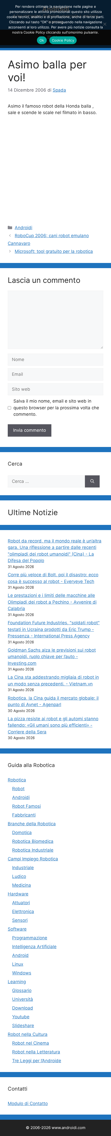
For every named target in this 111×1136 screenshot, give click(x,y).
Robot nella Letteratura (36, 1051)
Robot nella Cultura (27, 1034)
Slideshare (23, 1025)
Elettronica (23, 911)
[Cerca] (92, 481)
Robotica (17, 779)
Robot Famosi (26, 806)
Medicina (21, 885)
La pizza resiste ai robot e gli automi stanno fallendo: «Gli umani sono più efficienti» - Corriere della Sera (53, 725)
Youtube (20, 1016)
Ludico (19, 876)
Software (17, 929)
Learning (17, 981)
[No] (104, 24)
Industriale (23, 867)
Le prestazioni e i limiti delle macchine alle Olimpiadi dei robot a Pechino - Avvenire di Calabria (52, 602)
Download (22, 1008)
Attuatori (21, 902)
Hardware (18, 894)
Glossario (21, 990)
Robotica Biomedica (32, 841)
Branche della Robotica (32, 823)
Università (22, 999)
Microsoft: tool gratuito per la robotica (54, 251)
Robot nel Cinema (30, 1043)
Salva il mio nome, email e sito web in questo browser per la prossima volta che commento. (56, 407)
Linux (17, 964)
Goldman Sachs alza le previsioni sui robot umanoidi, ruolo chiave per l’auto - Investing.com (52, 656)
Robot (18, 788)
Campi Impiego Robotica (33, 858)
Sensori (20, 920)
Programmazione (29, 937)
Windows (21, 972)
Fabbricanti (24, 815)
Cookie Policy (63, 40)
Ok (41, 40)
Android (20, 955)
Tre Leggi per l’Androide (36, 1060)
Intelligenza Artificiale (34, 946)
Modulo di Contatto (28, 1103)
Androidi (23, 227)
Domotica (22, 832)
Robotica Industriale (32, 850)
